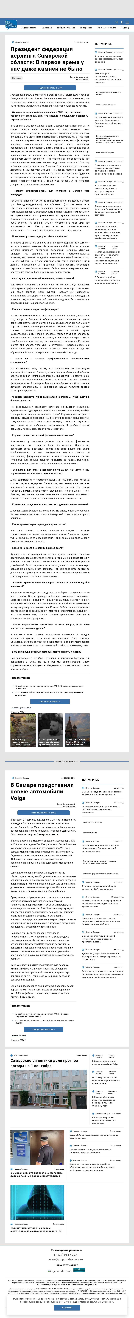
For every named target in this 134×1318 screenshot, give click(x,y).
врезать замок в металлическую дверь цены (108, 139)
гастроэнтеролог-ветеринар (107, 92)
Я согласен (67, 1308)
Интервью (16, 78)
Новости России (105, 70)
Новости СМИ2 (18, 712)
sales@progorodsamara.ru (66, 1259)
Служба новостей (79, 77)
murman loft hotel (19, 1036)
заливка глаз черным (92, 822)
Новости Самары (22, 42)
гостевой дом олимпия (21, 708)
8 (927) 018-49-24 (65, 1254)
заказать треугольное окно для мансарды (101, 874)
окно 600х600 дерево (105, 153)
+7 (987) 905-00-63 (84, 1291)
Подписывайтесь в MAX (50, 88)
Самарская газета (47, 834)
